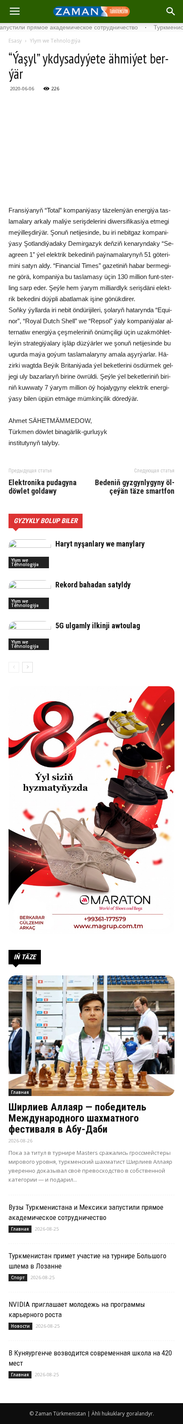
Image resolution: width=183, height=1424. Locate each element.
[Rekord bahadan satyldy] (30, 595)
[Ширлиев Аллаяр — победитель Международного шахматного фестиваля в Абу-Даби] (91, 1035)
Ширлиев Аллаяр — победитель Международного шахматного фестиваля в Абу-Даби (77, 1118)
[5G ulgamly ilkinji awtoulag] (30, 635)
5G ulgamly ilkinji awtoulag (97, 625)
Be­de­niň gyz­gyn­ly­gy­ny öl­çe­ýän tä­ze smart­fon (134, 486)
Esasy (15, 40)
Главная (20, 1092)
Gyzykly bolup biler (45, 521)
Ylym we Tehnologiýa (55, 40)
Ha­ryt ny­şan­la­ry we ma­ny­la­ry (100, 543)
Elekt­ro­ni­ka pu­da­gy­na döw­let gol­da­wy (43, 486)
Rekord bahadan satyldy (93, 584)
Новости (20, 1326)
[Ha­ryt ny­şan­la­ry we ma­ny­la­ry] (30, 554)
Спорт (18, 1277)
